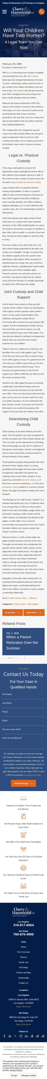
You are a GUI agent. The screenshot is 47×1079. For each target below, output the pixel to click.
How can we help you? (12, 738)
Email (4, 720)
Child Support (32, 604)
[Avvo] (31, 1036)
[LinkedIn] (26, 1036)
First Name (7, 694)
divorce (10, 72)
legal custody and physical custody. (26, 182)
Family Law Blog (23, 972)
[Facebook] (4, 1036)
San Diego (23, 967)
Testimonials (23, 978)
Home (23, 947)
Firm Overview (23, 952)
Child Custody (19, 604)
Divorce (23, 957)
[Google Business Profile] (9, 1036)
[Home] (22, 11)
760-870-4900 (23, 934)
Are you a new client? (11, 729)
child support (18, 90)
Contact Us (23, 983)
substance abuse (11, 487)
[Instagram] (20, 1036)
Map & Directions (23, 1006)
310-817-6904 (23, 925)
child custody (32, 76)
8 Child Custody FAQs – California (22, 598)
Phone (5, 712)
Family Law (23, 962)
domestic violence (29, 480)
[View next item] (25, 658)
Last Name (7, 703)
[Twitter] (15, 1036)
